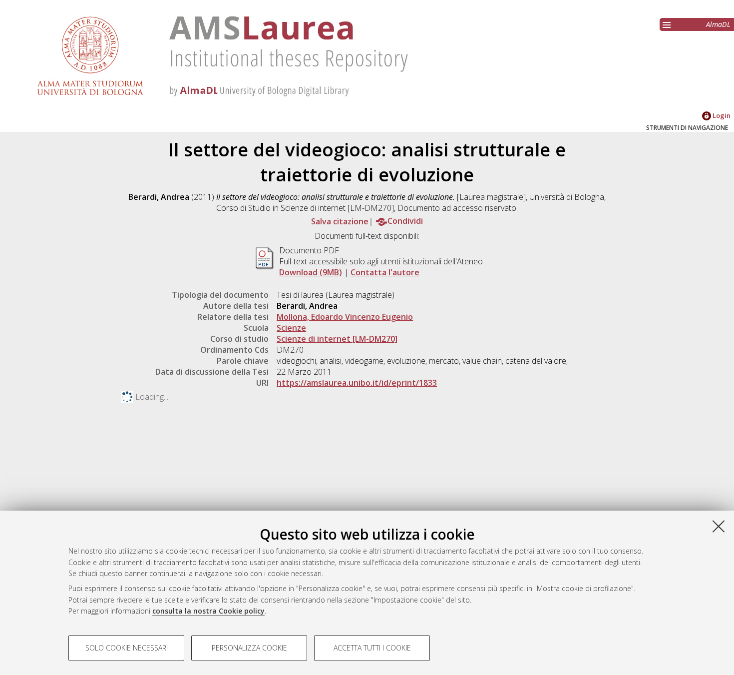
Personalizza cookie (249, 648)
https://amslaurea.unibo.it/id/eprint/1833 (357, 382)
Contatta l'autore (385, 272)
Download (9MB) (310, 272)
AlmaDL (718, 24)
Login (721, 115)
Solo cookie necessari (126, 648)
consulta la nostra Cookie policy (208, 611)
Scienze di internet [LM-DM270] (337, 338)
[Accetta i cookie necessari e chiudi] (719, 526)
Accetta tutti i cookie (372, 648)
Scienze (291, 327)
